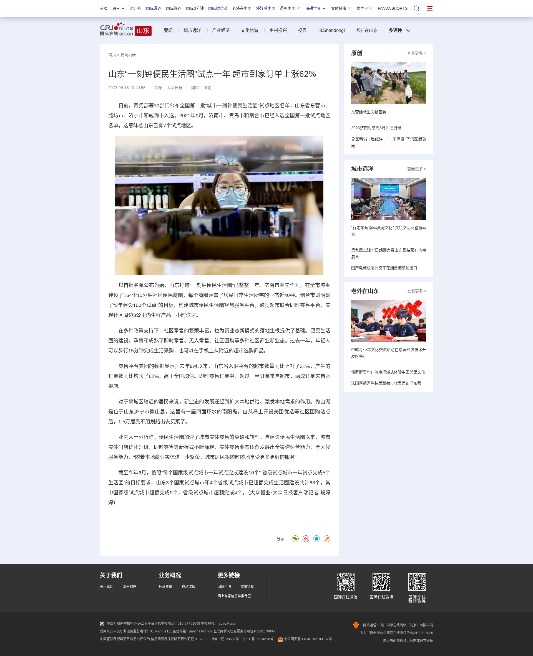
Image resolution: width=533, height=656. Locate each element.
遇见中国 (287, 8)
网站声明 (224, 587)
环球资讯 (165, 587)
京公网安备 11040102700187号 (307, 639)
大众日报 (174, 87)
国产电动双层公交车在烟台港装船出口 (384, 268)
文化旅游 (249, 30)
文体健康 (338, 8)
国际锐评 (174, 8)
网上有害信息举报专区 (234, 596)
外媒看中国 (265, 8)
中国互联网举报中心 (122, 624)
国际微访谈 (218, 8)
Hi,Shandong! (331, 30)
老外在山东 (367, 30)
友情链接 (247, 587)
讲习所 (136, 8)
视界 (302, 30)
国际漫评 (154, 8)
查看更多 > (416, 53)
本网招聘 (129, 587)
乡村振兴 (278, 30)
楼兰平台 (364, 8)
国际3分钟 (195, 8)
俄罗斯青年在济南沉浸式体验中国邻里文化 (388, 372)
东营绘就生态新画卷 (368, 112)
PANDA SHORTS (393, 8)
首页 (104, 8)
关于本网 (106, 587)
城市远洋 (192, 30)
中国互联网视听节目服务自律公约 (125, 639)
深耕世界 (313, 8)
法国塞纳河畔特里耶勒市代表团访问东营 (386, 383)
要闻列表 (128, 54)
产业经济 (221, 30)
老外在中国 (242, 8)
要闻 (168, 30)
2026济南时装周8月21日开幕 (376, 128)
